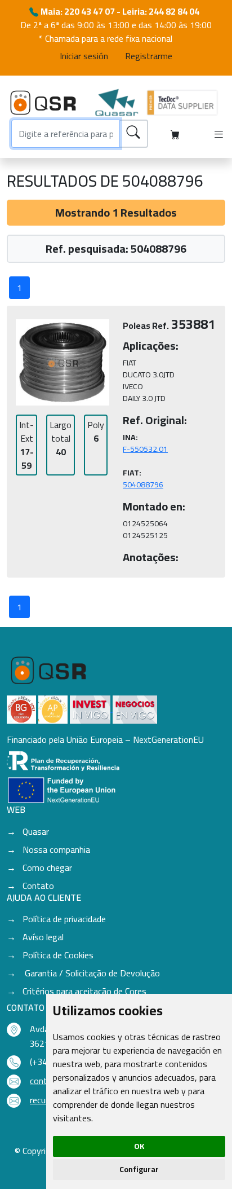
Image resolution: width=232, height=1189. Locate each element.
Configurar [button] (139, 1169)
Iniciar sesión (84, 55)
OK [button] (139, 1146)
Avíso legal (43, 937)
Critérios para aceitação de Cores (84, 991)
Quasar (36, 831)
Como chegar (47, 867)
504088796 (143, 484)
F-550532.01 (145, 449)
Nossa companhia (56, 849)
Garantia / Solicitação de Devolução (91, 973)
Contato (38, 885)
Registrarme (148, 55)
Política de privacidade (64, 919)
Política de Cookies (58, 955)
